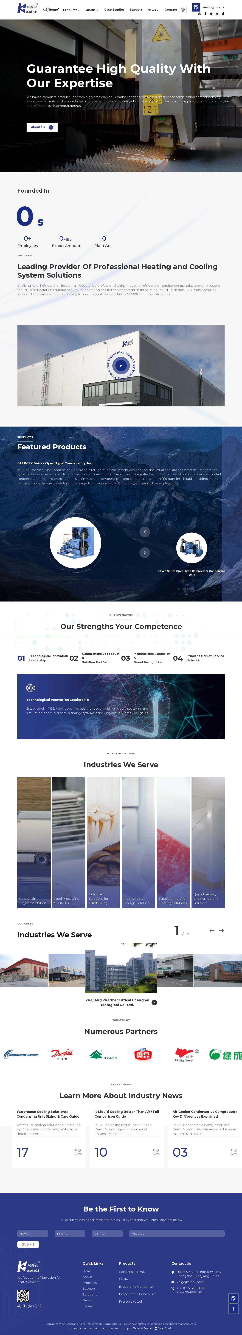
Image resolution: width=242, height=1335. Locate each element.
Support (136, 9)
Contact (171, 9)
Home (53, 9)
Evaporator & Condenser (137, 1294)
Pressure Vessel (130, 1301)
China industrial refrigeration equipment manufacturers (162, 1323)
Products (70, 10)
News (152, 10)
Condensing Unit (132, 1272)
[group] (49, 1134)
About (90, 10)
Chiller (124, 1279)
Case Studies (114, 9)
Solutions (90, 1294)
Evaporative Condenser (136, 1286)
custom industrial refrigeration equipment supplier (101, 1328)
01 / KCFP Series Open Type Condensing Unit (55, 463)
